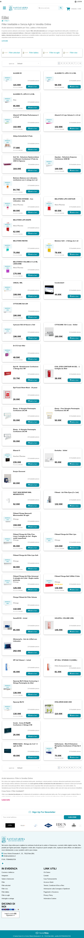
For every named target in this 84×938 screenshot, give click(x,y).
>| (80, 63)
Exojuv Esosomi (19, 471)
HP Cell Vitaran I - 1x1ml (22, 660)
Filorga (16, 519)
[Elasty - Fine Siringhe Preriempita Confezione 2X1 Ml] (49, 415)
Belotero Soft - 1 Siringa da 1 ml (66, 241)
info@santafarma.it (10, 856)
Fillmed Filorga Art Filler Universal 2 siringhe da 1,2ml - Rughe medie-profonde (26, 578)
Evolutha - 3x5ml (61, 450)
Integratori (5, 875)
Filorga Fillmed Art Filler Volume (25, 597)
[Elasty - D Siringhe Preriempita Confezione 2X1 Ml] (7, 415)
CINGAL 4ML (18, 283)
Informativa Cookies (50, 898)
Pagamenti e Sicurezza (51, 892)
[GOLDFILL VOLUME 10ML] (49, 625)
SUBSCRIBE (72, 817)
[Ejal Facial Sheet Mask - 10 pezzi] (7, 394)
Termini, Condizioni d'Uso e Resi (54, 885)
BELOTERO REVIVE (20, 241)
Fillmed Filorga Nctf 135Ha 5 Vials (67, 576)
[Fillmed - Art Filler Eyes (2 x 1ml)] (49, 499)
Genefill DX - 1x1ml (20, 618)
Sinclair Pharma (19, 456)
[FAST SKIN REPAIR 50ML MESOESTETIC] (7, 499)
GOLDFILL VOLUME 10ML (64, 618)
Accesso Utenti (48, 882)
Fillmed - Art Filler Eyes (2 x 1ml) (67, 492)
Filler (6, 21)
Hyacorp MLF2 (18, 702)
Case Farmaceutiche (50, 879)
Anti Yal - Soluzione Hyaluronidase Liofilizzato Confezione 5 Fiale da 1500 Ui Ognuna (26, 159)
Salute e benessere (8, 879)
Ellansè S (16, 450)
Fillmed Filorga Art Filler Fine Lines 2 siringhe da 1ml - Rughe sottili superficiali (25, 536)
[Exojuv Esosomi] (7, 478)
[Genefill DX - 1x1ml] (7, 625)
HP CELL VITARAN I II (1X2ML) (66, 660)
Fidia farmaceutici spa (63, 666)
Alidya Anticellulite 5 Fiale (22, 136)
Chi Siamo (47, 872)
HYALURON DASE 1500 (63, 702)
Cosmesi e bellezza (8, 872)
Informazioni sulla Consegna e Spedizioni (57, 889)
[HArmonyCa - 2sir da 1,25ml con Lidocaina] (7, 646)
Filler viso (73, 53)
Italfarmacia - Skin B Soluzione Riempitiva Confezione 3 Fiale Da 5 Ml (68, 746)
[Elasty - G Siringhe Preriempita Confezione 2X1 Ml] (7, 436)
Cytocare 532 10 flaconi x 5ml (24, 325)
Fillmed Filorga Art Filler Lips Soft (25, 555)
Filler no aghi (54, 53)
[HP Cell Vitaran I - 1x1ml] (7, 667)
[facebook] (3, 863)
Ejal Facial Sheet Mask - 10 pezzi (25, 387)
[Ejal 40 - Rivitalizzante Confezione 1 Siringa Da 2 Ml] (7, 373)
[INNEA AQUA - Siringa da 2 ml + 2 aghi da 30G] (7, 751)
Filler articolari (14, 53)
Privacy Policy (48, 895)
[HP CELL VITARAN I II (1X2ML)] (49, 667)
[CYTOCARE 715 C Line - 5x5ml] (49, 331)
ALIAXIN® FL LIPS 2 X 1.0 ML (65, 73)
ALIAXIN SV (17, 73)
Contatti (46, 875)
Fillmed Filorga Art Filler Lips (65, 534)
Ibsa (14, 100)
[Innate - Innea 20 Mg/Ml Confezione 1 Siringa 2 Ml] (7, 730)
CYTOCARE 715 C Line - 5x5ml (66, 325)
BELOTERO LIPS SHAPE (22, 220)
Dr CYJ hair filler (19, 346)
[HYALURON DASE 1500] (49, 709)
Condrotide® (59, 283)
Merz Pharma (18, 205)
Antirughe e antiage (8, 898)
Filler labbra (33, 53)
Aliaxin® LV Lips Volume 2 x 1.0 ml (67, 115)
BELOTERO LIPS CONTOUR (65, 199)
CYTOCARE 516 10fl (20, 304)
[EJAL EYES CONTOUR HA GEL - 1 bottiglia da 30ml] (49, 373)
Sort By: (11, 63)
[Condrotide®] (49, 290)
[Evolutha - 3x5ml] (49, 457)
